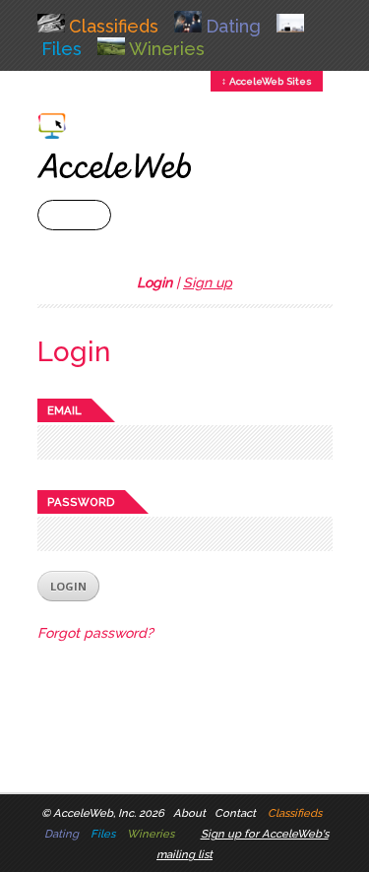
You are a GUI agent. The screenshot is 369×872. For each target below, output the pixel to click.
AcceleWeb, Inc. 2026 (108, 813)
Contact (235, 813)
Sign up (207, 282)
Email (64, 410)
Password (81, 502)
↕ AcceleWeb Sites (266, 81)
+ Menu (74, 215)
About (189, 813)
